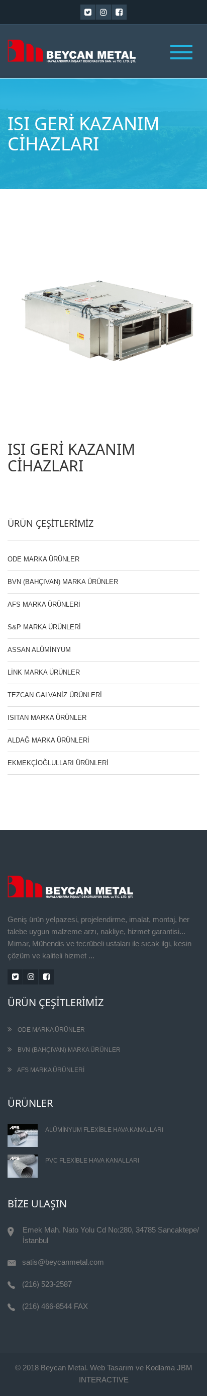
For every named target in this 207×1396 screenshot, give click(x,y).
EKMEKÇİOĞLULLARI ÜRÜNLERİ (58, 763)
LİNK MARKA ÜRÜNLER (44, 672)
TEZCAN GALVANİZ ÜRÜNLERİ (55, 695)
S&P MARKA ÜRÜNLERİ (44, 627)
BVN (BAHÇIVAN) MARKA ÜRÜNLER (63, 582)
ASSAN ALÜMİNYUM (39, 649)
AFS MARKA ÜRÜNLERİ (44, 604)
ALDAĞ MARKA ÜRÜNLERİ (48, 740)
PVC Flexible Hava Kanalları (92, 1160)
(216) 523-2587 (47, 1284)
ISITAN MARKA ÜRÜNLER (47, 717)
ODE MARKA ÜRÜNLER (43, 559)
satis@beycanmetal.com (63, 1262)
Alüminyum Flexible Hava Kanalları (104, 1129)
